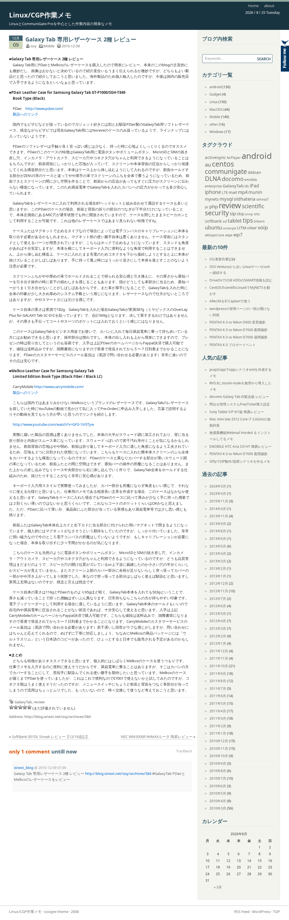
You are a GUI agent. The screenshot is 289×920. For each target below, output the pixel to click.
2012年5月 (217, 613)
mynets (212, 199)
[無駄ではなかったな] (16, 707)
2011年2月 (217, 726)
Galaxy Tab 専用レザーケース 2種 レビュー (80, 39)
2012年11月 (218, 591)
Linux (213, 101)
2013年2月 (217, 568)
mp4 (243, 192)
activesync (215, 157)
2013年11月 (218, 516)
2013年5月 (217, 546)
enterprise (213, 186)
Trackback (184, 751)
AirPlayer (234, 158)
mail (233, 192)
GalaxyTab (23, 701)
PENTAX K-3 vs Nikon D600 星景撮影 (237, 322)
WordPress (261, 911)
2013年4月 (217, 553)
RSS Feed (241, 911)
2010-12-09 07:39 (52, 767)
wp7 (237, 234)
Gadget (215, 94)
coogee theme (56, 911)
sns (257, 213)
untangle (229, 228)
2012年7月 (217, 598)
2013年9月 (217, 523)
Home (253, 5)
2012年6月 (217, 606)
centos (223, 164)
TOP (276, 911)
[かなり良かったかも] (29, 707)
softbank (213, 221)
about (269, 5)
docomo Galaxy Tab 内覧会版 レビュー (239, 396)
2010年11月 (218, 748)
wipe (229, 235)
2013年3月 (217, 561)
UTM (241, 227)
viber (252, 227)
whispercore (214, 235)
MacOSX (216, 109)
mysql (226, 199)
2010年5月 (217, 793)
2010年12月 (218, 741)
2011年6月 (217, 695)
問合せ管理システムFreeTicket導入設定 (239, 404)
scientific (253, 206)
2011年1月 (217, 733)
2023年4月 (217, 493)
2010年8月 (217, 770)
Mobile (49, 46)
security (217, 212)
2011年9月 (217, 673)
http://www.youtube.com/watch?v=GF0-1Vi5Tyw (53, 424)
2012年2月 (217, 636)
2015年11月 (218, 501)
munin (255, 192)
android (215, 87)
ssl (225, 221)
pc (207, 207)
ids (246, 186)
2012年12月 (218, 583)
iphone (213, 192)
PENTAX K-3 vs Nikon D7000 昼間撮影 (238, 337)
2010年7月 (217, 778)
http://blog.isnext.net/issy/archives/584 (57, 716)
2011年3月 (217, 718)
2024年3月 (217, 486)
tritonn (259, 221)
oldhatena (244, 199)
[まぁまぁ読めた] (20, 707)
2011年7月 (217, 688)
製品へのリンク (25, 114)
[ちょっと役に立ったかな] (25, 707)
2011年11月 (218, 658)
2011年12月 (218, 651)
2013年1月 (217, 576)
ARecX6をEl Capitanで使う (230, 301)
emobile (250, 180)
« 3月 (218, 887)
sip (233, 213)
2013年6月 (217, 538)
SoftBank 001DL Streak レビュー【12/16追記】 (50, 736)
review (39, 701)
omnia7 (262, 199)
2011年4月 (217, 711)
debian (254, 172)
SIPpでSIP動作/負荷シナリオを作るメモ (239, 461)
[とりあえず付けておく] (11, 707)
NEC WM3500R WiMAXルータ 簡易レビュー (156, 736)
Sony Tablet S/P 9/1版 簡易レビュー (236, 411)
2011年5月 (217, 703)
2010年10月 (218, 755)
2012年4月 (217, 620)
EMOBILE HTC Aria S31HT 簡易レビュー (240, 446)
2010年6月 (217, 786)
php (213, 206)
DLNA (213, 178)
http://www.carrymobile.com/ (59, 386)
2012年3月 (217, 628)
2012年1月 (217, 643)
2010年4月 (217, 801)
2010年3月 (217, 808)
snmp (249, 214)
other (213, 124)
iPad (254, 186)
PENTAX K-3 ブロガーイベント (232, 344)
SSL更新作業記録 (222, 259)
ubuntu (213, 227)
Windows (216, 131)
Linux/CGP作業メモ (40, 14)
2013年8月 (217, 531)
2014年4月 (217, 508)
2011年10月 (218, 666)
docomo (233, 179)
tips (248, 220)
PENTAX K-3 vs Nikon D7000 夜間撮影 (238, 329)
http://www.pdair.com (43, 108)
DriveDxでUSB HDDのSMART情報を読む (240, 280)
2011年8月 (217, 681)
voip (263, 227)
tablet (235, 220)
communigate (226, 171)
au (208, 164)
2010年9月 (217, 763)
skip (240, 213)
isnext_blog (23, 767)
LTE (225, 192)
